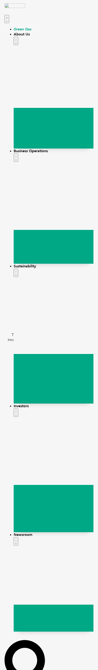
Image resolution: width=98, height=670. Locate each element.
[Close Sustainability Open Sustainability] (16, 273)
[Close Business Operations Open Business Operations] (16, 158)
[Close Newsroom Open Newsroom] (16, 541)
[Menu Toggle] (7, 19)
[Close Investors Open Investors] (16, 413)
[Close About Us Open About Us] (16, 41)
